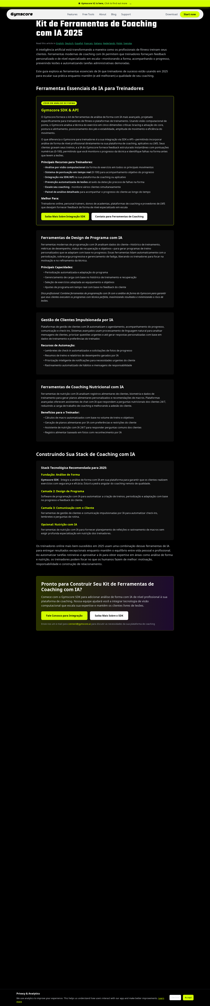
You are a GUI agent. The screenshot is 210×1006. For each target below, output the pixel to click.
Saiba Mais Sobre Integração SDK (65, 216)
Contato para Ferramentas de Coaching (119, 216)
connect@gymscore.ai (79, 623)
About (102, 14)
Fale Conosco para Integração (64, 615)
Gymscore (21, 14)
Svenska (127, 43)
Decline (175, 997)
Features (72, 14)
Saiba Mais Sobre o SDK (109, 615)
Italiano (98, 43)
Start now (190, 14)
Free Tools (88, 14)
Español (79, 43)
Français (88, 43)
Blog (113, 14)
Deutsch (69, 43)
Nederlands (109, 43)
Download (172, 14)
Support (126, 14)
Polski (119, 43)
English (60, 43)
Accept (188, 997)
